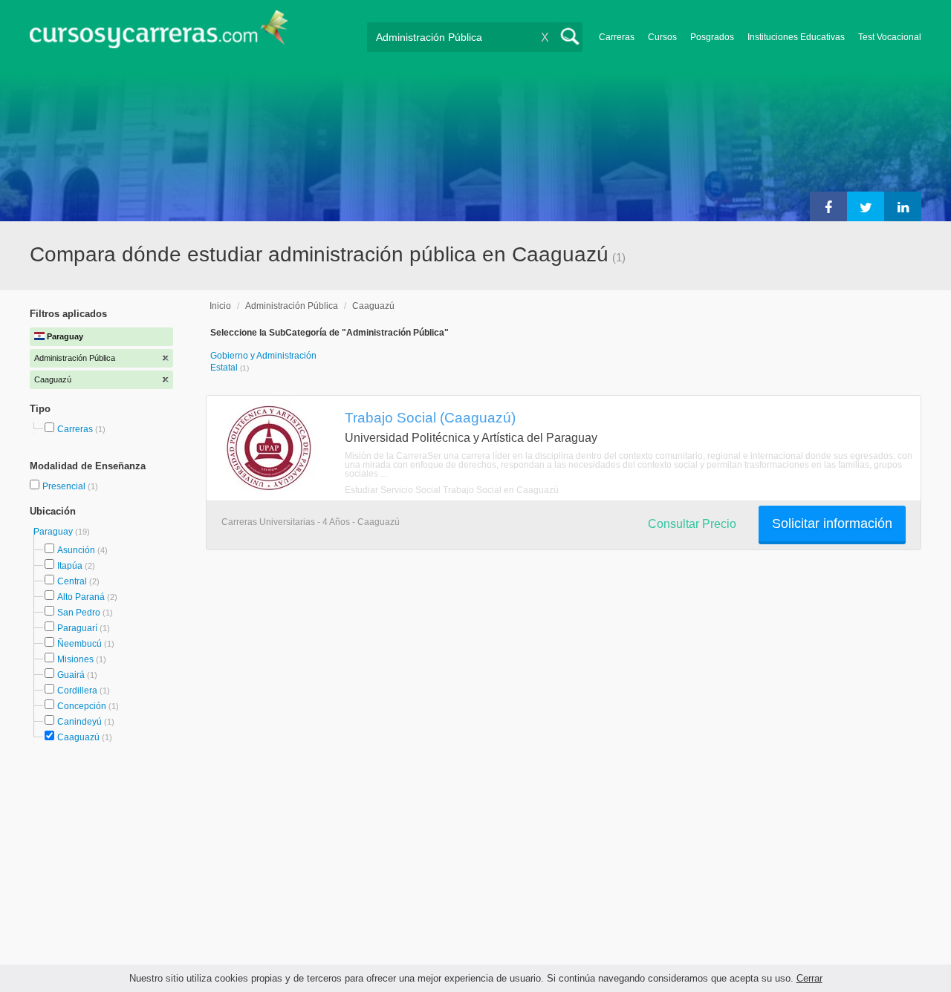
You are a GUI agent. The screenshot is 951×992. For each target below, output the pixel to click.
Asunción (76, 550)
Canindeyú (79, 722)
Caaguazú (78, 737)
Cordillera (77, 690)
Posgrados (712, 37)
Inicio (220, 306)
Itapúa (69, 566)
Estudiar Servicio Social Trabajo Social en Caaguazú (452, 490)
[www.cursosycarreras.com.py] (159, 34)
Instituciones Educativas (796, 37)
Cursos (662, 37)
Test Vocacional (889, 37)
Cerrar (809, 978)
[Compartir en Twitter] (865, 206)
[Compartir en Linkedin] (902, 206)
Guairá (71, 675)
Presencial (65, 486)
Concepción (81, 706)
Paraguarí (77, 628)
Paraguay (54, 531)
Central (72, 581)
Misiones (75, 659)
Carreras (616, 37)
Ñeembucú (79, 644)
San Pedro (78, 612)
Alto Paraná (81, 597)
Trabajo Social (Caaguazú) (430, 417)
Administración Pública (291, 306)
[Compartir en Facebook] (828, 206)
